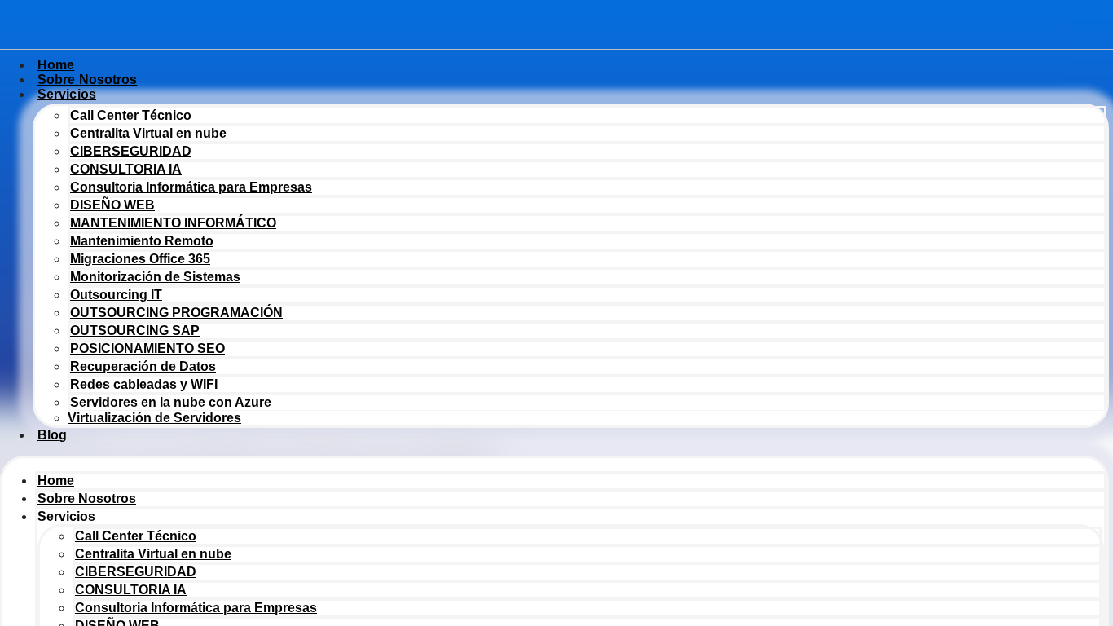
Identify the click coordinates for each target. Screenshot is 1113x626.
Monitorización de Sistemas (155, 277)
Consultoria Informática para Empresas (191, 187)
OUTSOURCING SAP (135, 330)
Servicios (66, 94)
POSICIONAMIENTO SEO (147, 348)
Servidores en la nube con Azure (170, 402)
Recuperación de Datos (143, 366)
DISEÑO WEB (112, 205)
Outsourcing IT (116, 295)
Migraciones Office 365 (140, 259)
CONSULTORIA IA (126, 169)
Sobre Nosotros (86, 498)
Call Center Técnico (130, 115)
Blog (52, 435)
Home (55, 480)
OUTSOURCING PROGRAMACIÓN (176, 313)
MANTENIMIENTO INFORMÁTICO (173, 223)
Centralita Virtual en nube (148, 133)
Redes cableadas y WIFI (144, 384)
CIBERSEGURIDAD (130, 151)
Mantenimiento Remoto (141, 241)
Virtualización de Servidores (154, 418)
